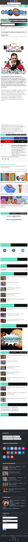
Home (2, 27)
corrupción (14, 134)
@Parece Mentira (5, 410)
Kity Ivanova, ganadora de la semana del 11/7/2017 (17, 309)
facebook (23, 213)
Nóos (19, 134)
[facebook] (13, 1)
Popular (14, 352)
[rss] (16, 1)
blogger (5, 213)
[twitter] (14, 1)
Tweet (9, 138)
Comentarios (23, 352)
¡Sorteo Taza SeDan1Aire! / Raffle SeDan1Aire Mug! (13, 182)
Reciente (5, 352)
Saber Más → (5, 509)
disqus (13, 213)
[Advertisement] (14, 112)
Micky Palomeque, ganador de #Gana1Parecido (13, 294)
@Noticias (7, 27)
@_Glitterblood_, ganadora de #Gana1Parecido (13, 288)
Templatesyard (12, 535)
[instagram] (11, 1)
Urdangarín (23, 134)
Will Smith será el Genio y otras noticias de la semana (12, 206)
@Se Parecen (15, 410)
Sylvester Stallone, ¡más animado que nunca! (17, 398)
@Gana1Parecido (5, 407)
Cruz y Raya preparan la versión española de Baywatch (15, 320)
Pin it (9, 141)
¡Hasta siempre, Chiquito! (7, 194)
